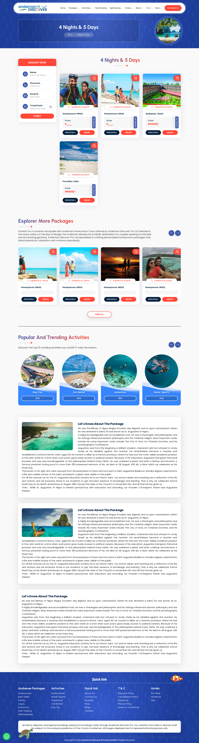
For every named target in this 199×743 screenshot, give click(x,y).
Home (63, 8)
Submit (37, 116)
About (138, 8)
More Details (70, 132)
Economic (23, 707)
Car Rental (79, 392)
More (157, 8)
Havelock (156, 696)
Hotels (128, 8)
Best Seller (23, 696)
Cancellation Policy (128, 696)
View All (99, 314)
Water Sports (161, 392)
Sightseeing (115, 8)
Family (21, 700)
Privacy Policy (125, 703)
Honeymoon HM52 (114, 287)
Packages (73, 8)
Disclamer (123, 700)
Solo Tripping (25, 710)
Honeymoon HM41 (114, 113)
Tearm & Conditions (128, 707)
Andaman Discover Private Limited (98, 740)
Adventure (120, 392)
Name (33, 72)
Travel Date (36, 105)
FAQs (87, 703)
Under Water (58, 693)
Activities (86, 8)
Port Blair (155, 693)
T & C (148, 8)
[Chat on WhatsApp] (6, 736)
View (37, 398)
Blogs (87, 707)
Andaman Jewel (154, 113)
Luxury (21, 703)
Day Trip (37, 392)
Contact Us (173, 8)
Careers (89, 710)
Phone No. (35, 83)
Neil (153, 700)
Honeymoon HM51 (155, 287)
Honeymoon (24, 693)
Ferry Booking (101, 8)
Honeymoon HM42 (73, 113)
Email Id (34, 94)
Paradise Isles (71, 181)
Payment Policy (126, 693)
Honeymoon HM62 (31, 287)
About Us (89, 693)
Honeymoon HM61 (72, 287)
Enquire (87, 132)
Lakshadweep (25, 714)
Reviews (89, 700)
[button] (171, 233)
